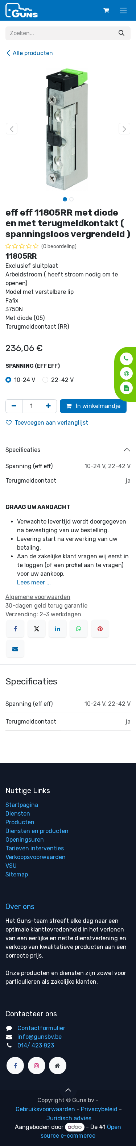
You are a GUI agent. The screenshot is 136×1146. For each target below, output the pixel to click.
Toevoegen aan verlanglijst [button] (51, 422)
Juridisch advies (68, 1118)
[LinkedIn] (57, 628)
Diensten (17, 813)
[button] (124, 358)
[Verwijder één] (13, 406)
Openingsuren (24, 839)
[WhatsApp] (78, 628)
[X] (36, 628)
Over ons (19, 906)
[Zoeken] (121, 33)
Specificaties (22, 449)
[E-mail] (15, 648)
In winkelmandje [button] (97, 406)
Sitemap (16, 874)
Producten (19, 822)
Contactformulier (41, 1028)
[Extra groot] (57, 1065)
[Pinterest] (100, 628)
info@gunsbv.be (39, 1036)
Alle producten (33, 53)
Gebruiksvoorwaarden (45, 1109)
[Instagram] (36, 1065)
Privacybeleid (99, 1109)
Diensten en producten (37, 831)
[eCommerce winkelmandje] (106, 10)
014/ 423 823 (35, 1045)
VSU (11, 865)
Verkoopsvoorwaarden (35, 857)
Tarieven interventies (34, 848)
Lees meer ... (34, 582)
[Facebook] (15, 628)
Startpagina (21, 804)
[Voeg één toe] (48, 406)
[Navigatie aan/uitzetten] (123, 10)
